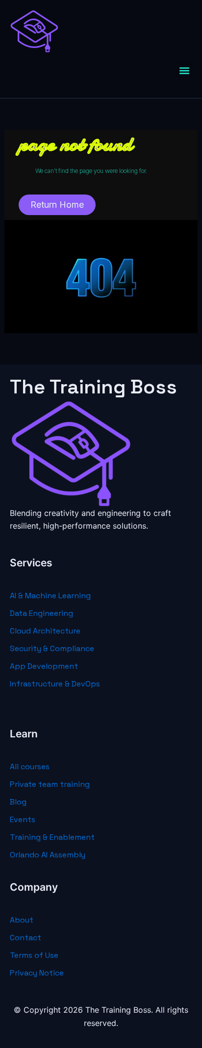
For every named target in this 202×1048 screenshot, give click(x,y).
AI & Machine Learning (50, 595)
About (21, 920)
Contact (25, 937)
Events (22, 819)
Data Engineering (41, 613)
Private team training (50, 784)
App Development (44, 666)
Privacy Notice (37, 973)
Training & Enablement (52, 837)
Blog (18, 802)
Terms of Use (34, 955)
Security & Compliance (52, 648)
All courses (30, 766)
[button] (184, 70)
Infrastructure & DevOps (55, 684)
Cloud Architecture (45, 631)
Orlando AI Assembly (47, 855)
